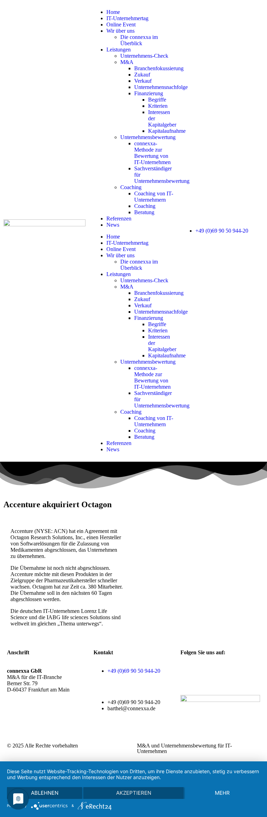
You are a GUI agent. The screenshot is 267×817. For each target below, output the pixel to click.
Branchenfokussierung (159, 68)
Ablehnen (44, 793)
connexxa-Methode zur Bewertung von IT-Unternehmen (152, 152)
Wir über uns (120, 31)
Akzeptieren (133, 793)
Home (113, 12)
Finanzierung (148, 93)
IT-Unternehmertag (127, 18)
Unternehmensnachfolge (161, 87)
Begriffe (157, 100)
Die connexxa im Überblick (139, 40)
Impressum (19, 727)
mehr (222, 793)
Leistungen (118, 49)
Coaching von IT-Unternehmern (153, 197)
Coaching (130, 187)
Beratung (144, 212)
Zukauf (142, 75)
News (112, 225)
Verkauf (143, 81)
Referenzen (118, 218)
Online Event (121, 24)
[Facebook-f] (189, 671)
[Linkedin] (226, 671)
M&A (127, 62)
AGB (13, 721)
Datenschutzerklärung (47, 721)
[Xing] (208, 671)
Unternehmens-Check (144, 56)
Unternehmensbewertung (148, 137)
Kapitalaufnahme (167, 131)
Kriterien (158, 106)
